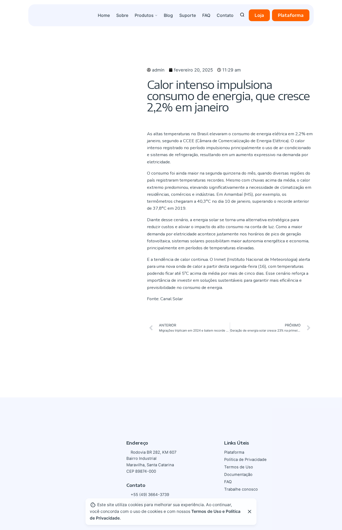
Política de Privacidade (245, 459)
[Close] (249, 511)
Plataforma (291, 15)
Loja (259, 15)
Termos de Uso (238, 467)
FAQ (228, 481)
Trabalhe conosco (241, 489)
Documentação (238, 474)
